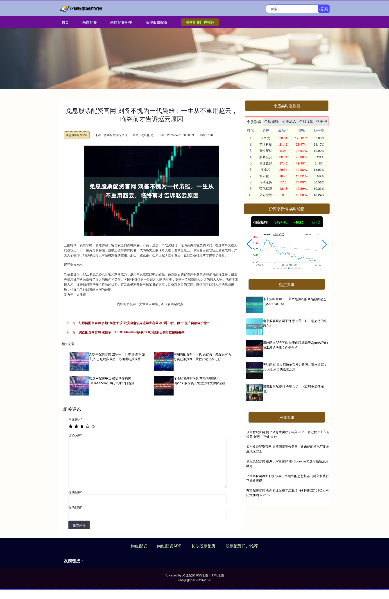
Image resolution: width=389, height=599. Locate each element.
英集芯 (265, 169)
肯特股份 (265, 182)
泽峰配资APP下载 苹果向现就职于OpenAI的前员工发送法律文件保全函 (295, 345)
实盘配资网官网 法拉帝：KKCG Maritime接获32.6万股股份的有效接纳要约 (132, 332)
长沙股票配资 (156, 22)
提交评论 (79, 525)
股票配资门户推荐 (199, 22)
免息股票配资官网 (77, 135)
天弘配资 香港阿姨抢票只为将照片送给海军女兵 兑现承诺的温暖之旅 (295, 366)
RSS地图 (202, 575)
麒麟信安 (265, 157)
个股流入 (289, 121)
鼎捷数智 (265, 163)
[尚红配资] (81, 8)
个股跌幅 (271, 121)
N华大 (265, 138)
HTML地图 (216, 575)
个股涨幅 (254, 121)
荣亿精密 (265, 188)
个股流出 (306, 121)
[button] (249, 244)
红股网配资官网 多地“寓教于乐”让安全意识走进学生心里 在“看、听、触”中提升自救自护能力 (144, 322)
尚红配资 (89, 22)
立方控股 (265, 194)
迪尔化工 (265, 176)
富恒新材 (265, 150)
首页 (65, 22)
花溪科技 (265, 144)
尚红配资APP (121, 22)
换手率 (321, 121)
